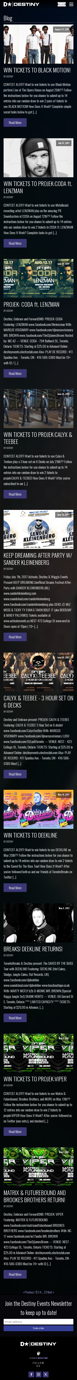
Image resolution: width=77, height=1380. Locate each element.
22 (45, 1292)
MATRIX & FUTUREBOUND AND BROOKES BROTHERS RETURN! (35, 1196)
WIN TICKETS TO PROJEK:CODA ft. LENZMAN (38, 187)
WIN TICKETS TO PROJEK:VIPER (35, 1079)
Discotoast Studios (43, 1358)
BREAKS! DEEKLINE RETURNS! (33, 949)
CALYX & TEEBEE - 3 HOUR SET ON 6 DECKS (38, 701)
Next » (50, 1292)
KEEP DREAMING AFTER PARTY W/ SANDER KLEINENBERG (38, 558)
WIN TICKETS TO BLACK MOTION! (37, 70)
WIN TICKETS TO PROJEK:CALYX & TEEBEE (38, 438)
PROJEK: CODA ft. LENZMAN (31, 304)
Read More (15, 122)
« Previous (28, 1292)
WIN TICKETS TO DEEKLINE (30, 835)
